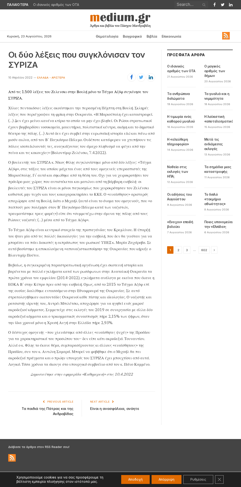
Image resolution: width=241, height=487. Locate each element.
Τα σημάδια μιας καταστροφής (217, 169)
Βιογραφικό (132, 36)
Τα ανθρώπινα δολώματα (178, 96)
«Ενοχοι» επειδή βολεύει (180, 224)
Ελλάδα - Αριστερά (51, 77)
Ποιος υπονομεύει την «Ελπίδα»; (218, 224)
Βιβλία (152, 36)
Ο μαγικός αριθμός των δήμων (214, 71)
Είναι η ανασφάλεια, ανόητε (114, 408)
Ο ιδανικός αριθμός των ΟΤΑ (56, 5)
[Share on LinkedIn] (151, 77)
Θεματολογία (107, 36)
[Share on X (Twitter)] (141, 77)
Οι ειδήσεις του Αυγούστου (179, 196)
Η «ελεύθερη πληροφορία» (178, 141)
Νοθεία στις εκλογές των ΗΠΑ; (177, 171)
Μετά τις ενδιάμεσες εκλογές (213, 144)
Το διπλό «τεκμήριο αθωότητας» (215, 199)
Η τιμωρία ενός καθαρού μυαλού (181, 119)
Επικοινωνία (171, 36)
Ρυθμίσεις (198, 479)
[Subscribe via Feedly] (226, 38)
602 (204, 250)
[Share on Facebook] (131, 77)
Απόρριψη (166, 479)
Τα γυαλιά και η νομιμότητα (216, 96)
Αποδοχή (135, 479)
